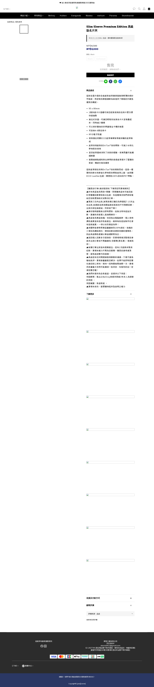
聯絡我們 (110, 75)
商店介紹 (24, 15)
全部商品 (10, 22)
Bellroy (51, 15)
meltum (101, 15)
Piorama (113, 15)
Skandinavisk (128, 15)
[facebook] (110, 81)
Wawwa (89, 15)
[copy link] (120, 81)
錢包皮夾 (18, 22)
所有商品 (38, 15)
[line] (106, 81)
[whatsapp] (115, 81)
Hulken (63, 15)
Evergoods (76, 15)
